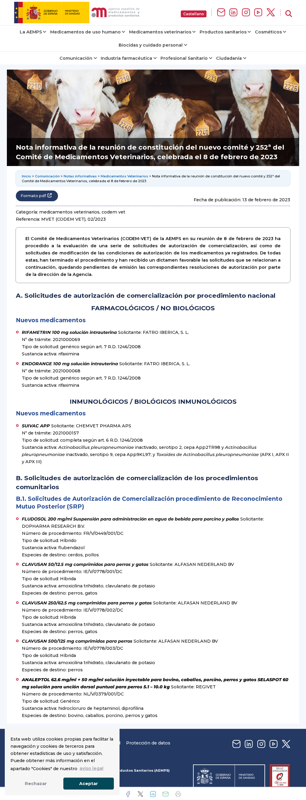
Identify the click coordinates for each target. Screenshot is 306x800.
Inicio (26, 176)
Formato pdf (33, 196)
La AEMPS (31, 32)
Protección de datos (148, 743)
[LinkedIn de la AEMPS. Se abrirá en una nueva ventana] (233, 13)
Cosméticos (268, 32)
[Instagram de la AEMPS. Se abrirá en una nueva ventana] (246, 13)
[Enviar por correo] (166, 794)
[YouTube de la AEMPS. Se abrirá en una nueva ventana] (258, 13)
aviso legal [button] (91, 768)
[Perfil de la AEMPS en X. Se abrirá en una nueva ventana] (271, 13)
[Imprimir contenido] (178, 794)
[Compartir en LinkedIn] (153, 794)
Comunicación (75, 58)
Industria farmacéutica (126, 58)
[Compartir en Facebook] (128, 794)
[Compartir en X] (140, 794)
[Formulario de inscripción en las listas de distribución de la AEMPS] (221, 13)
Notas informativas (80, 176)
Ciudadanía (229, 58)
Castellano (193, 14)
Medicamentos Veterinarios (124, 176)
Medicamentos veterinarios (160, 32)
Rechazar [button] (36, 783)
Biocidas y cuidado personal (151, 45)
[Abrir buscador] (288, 13)
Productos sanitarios (223, 32)
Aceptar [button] (88, 783)
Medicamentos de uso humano (85, 32)
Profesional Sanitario (184, 58)
